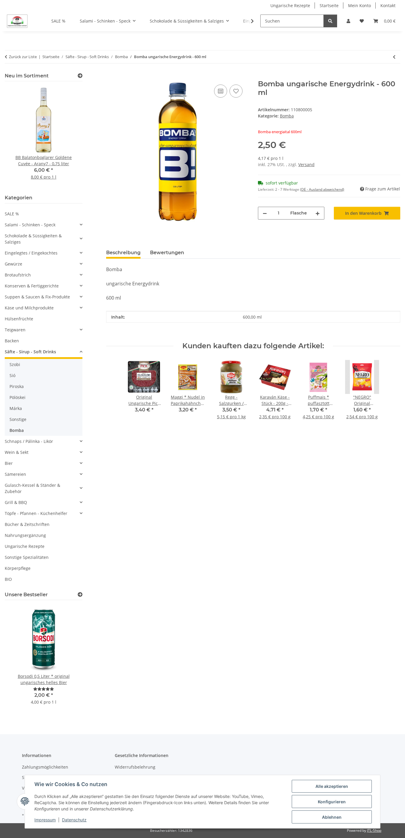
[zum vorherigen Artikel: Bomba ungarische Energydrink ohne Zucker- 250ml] (394, 56)
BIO (8, 579)
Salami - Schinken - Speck (30, 225)
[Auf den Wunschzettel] (236, 91)
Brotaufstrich (18, 275)
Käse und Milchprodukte (29, 308)
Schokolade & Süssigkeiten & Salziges (33, 239)
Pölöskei (17, 397)
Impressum (45, 819)
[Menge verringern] (264, 213)
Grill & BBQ (16, 502)
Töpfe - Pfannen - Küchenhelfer (36, 513)
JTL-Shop (374, 830)
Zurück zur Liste (23, 56)
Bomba (287, 116)
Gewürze (13, 264)
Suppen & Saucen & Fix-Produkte (37, 297)
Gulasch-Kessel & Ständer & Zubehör (32, 488)
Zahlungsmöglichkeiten (45, 767)
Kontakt (388, 5)
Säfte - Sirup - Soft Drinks (30, 351)
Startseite (329, 5)
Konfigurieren (332, 801)
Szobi (14, 364)
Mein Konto (359, 5)
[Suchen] (330, 21)
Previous (19, 137)
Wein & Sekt (16, 452)
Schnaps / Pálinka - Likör (29, 441)
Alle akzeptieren (331, 786)
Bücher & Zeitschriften (27, 524)
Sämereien (15, 474)
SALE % (12, 214)
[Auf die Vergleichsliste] (220, 91)
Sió (12, 375)
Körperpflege (18, 568)
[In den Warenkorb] (111, 76)
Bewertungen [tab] (167, 252)
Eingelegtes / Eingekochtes (31, 253)
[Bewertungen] (43, 688)
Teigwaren (15, 330)
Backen (12, 341)
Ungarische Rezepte (290, 5)
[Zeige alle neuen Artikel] (80, 76)
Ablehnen (332, 817)
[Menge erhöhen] (317, 213)
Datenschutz (74, 819)
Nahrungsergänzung (25, 535)
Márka (15, 408)
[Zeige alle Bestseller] (80, 594)
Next (68, 137)
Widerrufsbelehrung (135, 767)
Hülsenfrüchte (19, 319)
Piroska (16, 386)
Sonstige (17, 419)
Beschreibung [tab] (123, 252)
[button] (348, 21)
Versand (306, 164)
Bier (9, 463)
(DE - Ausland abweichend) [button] (322, 189)
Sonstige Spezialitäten (27, 557)
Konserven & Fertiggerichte (32, 286)
